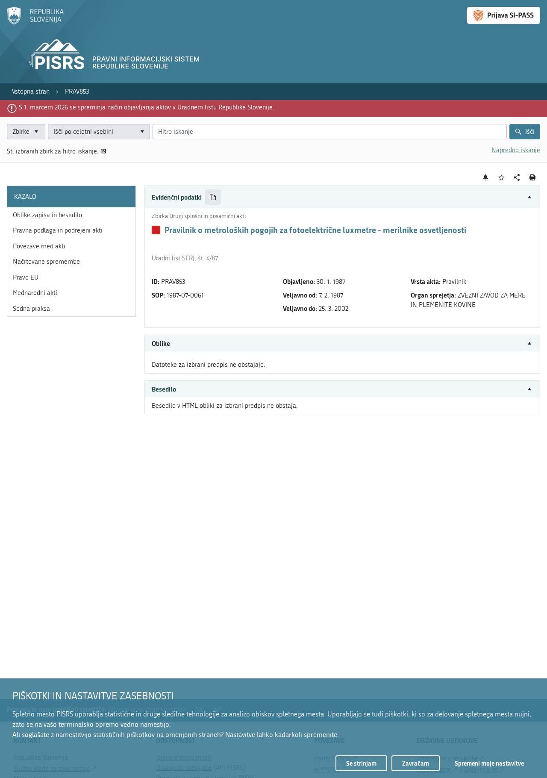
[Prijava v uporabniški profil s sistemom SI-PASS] (503, 15)
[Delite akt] (517, 178)
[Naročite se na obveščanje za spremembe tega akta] (486, 177)
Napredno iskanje (515, 150)
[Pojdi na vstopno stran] (35, 23)
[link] (31, 91)
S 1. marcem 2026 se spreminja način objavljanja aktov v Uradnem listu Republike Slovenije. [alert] (146, 107)
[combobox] (99, 132)
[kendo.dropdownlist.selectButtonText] (142, 131)
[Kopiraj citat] (213, 197)
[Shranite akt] (501, 178)
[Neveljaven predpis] (156, 230)
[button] (342, 197)
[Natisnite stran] (533, 177)
